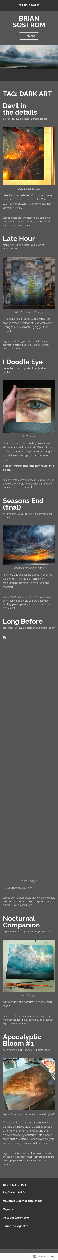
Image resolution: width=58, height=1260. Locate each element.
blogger (21, 341)
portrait (6, 487)
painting (30, 221)
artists (14, 218)
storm (37, 345)
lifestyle (48, 483)
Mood (47, 901)
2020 (13, 597)
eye (14, 483)
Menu (31, 35)
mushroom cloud (36, 1157)
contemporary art (27, 480)
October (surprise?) (16, 1217)
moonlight (15, 1019)
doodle (7, 483)
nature (25, 345)
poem (52, 628)
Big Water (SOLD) (14, 1192)
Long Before (23, 621)
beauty (49, 597)
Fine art (20, 483)
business (43, 368)
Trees (5, 348)
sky (31, 345)
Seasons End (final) (23, 504)
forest (18, 345)
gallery (10, 1157)
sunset (41, 604)
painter (15, 604)
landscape (20, 1157)
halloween (8, 221)
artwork (22, 218)
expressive (8, 345)
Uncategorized (40, 119)
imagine (38, 901)
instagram (37, 483)
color (5, 600)
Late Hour (19, 238)
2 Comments (18, 348)
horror (28, 483)
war (4, 225)
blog (43, 897)
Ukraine (46, 221)
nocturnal (33, 1019)
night (24, 1019)
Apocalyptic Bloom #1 (22, 1040)
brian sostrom (29, 21)
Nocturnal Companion (21, 921)
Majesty (8, 1209)
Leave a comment (21, 225)
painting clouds (28, 604)
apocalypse (24, 597)
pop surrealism (18, 1160)
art (33, 245)
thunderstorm (34, 1160)
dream (30, 901)
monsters (20, 221)
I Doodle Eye (23, 362)
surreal (45, 345)
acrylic (14, 897)
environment (45, 514)
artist (13, 341)
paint (41, 1019)
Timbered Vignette (15, 1226)
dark (37, 341)
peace (38, 221)
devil (47, 218)
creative (31, 218)
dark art (40, 218)
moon (6, 1019)
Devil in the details (20, 109)
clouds (30, 341)
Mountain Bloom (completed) (22, 1200)
